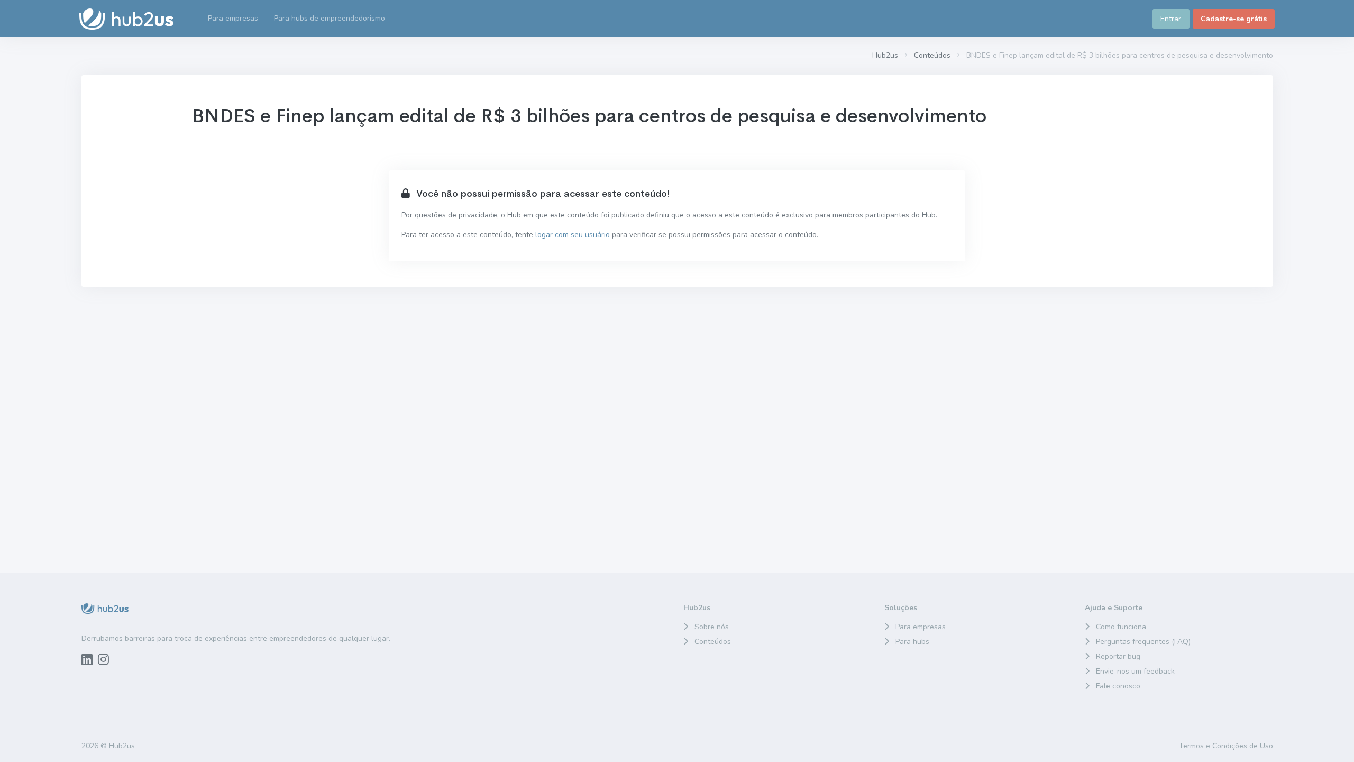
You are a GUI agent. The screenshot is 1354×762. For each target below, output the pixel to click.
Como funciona (1121, 627)
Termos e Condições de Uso (1226, 746)
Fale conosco (1118, 686)
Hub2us (885, 55)
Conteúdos (932, 55)
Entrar (1170, 19)
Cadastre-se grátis (1234, 19)
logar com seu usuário (572, 235)
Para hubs (912, 642)
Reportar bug (1118, 656)
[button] (329, 18)
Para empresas (920, 627)
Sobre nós (711, 627)
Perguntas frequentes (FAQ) (1143, 642)
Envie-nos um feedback (1135, 671)
